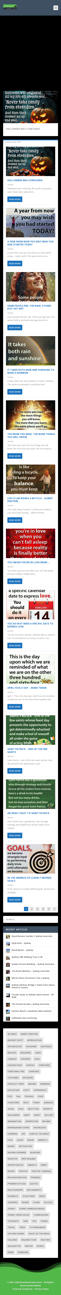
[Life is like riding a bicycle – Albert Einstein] (30, 479)
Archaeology (15, 1046)
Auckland (31, 1046)
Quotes (10, 184)
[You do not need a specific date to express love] (30, 604)
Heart (37, 1115)
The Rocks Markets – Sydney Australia (31, 971)
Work (11, 1252)
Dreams (32, 1083)
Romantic (13, 1196)
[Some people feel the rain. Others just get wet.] (30, 287)
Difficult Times (16, 1083)
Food (40, 1096)
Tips (34, 1221)
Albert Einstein (29, 1034)
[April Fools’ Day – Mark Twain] (30, 669)
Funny (36, 1102)
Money (11, 1146)
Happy (27, 1115)
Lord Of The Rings (39, 1133)
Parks (44, 1165)
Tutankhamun (37, 1227)
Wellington (14, 1246)
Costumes (13, 1077)
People (11, 1171)
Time (25, 1221)
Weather (45, 1239)
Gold (21, 1108)
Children (25, 1059)
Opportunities (16, 1165)
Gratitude (33, 1108)
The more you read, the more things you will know (31, 436)
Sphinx (25, 1202)
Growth (47, 1108)
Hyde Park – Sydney (21, 943)
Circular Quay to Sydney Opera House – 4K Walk (33, 995)
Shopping (13, 1202)
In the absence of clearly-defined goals (29, 879)
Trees (22, 1227)
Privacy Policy (42, 1289)
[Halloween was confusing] (30, 161)
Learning (12, 1133)
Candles (12, 1059)
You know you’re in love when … (28, 562)
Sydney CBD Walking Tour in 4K (27, 957)
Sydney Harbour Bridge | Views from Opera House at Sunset (33, 986)
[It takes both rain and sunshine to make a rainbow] (30, 351)
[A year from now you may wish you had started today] (30, 222)
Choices (30, 1065)
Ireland (46, 1121)
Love (10, 1140)
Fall (18, 1096)
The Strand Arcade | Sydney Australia (30, 1004)
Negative (12, 1158)
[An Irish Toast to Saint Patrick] (30, 794)
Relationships (15, 1190)
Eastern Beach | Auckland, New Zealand (31, 1011)
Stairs (36, 1202)
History (49, 1115)
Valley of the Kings (38, 1233)
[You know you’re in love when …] (30, 543)
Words (40, 1246)
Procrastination (17, 1177)
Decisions (28, 1077)
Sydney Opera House (18, 1214)
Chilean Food (15, 1065)
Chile (37, 1059)
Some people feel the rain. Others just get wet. (29, 307)
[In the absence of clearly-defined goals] (30, 859)
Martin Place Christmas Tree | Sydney (30, 978)
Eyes (10, 1096)
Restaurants (34, 1190)
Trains (44, 1221)
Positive (23, 1171)
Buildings (25, 1052)
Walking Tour (28, 1239)
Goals (11, 1108)
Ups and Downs (16, 1233)
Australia (46, 1046)
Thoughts (13, 1221)
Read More (15, 199)
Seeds (42, 1196)
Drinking (45, 1083)
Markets (42, 1140)
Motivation (25, 1146)
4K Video (12, 1034)
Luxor (20, 1140)
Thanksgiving (40, 1214)
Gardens (48, 1102)
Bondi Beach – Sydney (22, 950)
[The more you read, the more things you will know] (30, 415)
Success (48, 1202)
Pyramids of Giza (17, 1183)
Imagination (14, 1121)
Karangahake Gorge (19, 1127)
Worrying (23, 1252)
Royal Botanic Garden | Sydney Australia (32, 936)
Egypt (26, 1090)
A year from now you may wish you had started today (30, 243)
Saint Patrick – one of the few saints (27, 751)
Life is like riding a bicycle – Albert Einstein (30, 500)
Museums (35, 1152)
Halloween (14, 1115)
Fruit (26, 1102)
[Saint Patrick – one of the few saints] (30, 730)
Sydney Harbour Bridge (32, 1208)
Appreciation (34, 1040)
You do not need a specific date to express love (30, 625)
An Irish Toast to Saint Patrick (28, 813)
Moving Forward (17, 1152)
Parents (32, 1165)
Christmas (44, 1065)
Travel (11, 1227)
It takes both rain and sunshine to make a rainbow (30, 371)
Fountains (13, 1102)
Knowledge (40, 1127)
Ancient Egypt (15, 1040)
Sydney (11, 1208)
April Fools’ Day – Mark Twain (27, 687)
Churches (34, 1071)
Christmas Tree (16, 1071)
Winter (29, 1246)
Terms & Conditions (22, 1289)
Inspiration (31, 1121)
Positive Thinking (41, 1171)
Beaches (12, 1052)
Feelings (29, 1096)
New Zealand (29, 1158)
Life (23, 1133)
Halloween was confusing (23, 128)
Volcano (12, 1239)
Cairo (38, 1052)
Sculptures (29, 1196)
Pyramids (35, 1177)
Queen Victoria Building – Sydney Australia (33, 964)
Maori (30, 1140)
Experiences (40, 1090)
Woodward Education (31, 1282)
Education (13, 1090)
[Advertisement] (30, 47)
